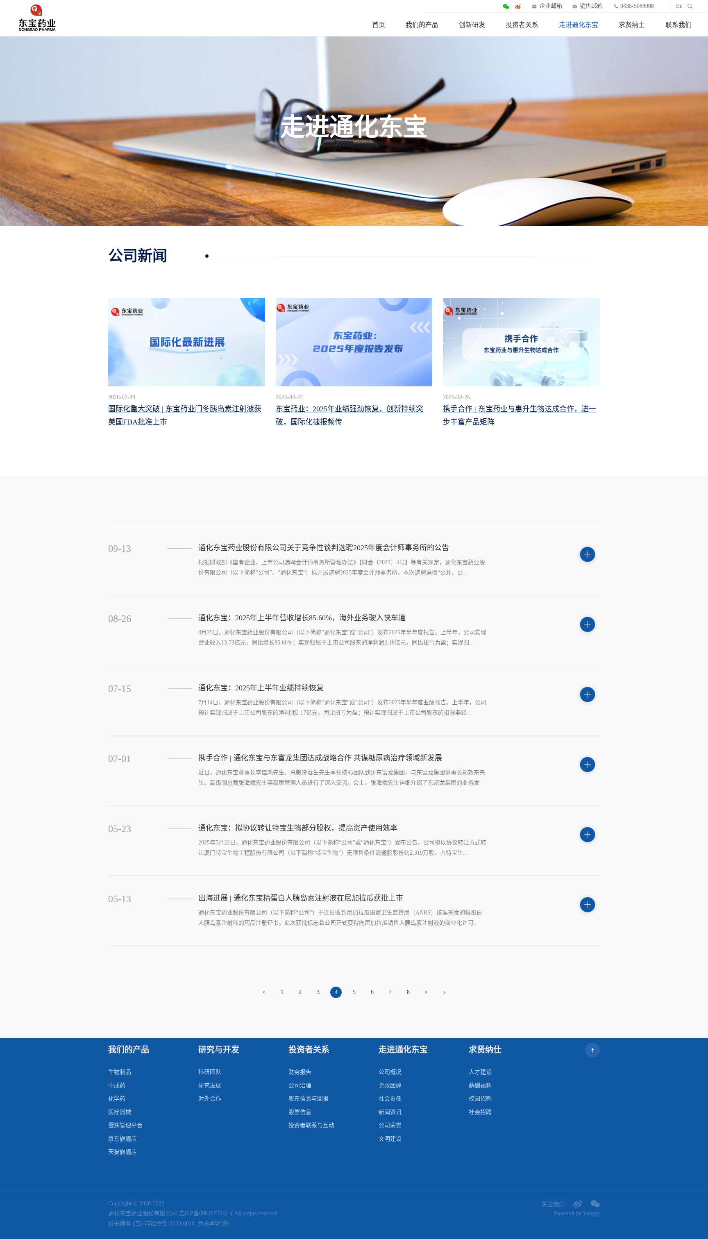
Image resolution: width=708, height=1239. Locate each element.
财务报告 (299, 1072)
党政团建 (390, 1085)
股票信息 (299, 1112)
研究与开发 (218, 1049)
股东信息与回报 (308, 1099)
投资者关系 (522, 24)
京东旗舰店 (122, 1139)
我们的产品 (422, 24)
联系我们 (678, 24)
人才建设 (480, 1072)
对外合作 (209, 1099)
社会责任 (390, 1099)
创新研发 (472, 24)
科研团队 (209, 1072)
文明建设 (390, 1139)
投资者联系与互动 (311, 1125)
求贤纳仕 (485, 1049)
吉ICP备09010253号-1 (206, 1213)
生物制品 (119, 1072)
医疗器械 (119, 1112)
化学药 (116, 1099)
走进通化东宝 (578, 24)
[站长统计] (225, 1224)
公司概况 (390, 1072)
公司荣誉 (390, 1125)
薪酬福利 (480, 1085)
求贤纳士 (632, 24)
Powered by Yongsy (577, 1213)
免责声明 (209, 1224)
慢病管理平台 (125, 1125)
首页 (378, 24)
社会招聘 (480, 1112)
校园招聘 (480, 1099)
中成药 (116, 1085)
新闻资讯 (390, 1112)
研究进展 (209, 1085)
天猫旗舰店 (122, 1152)
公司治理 (299, 1085)
